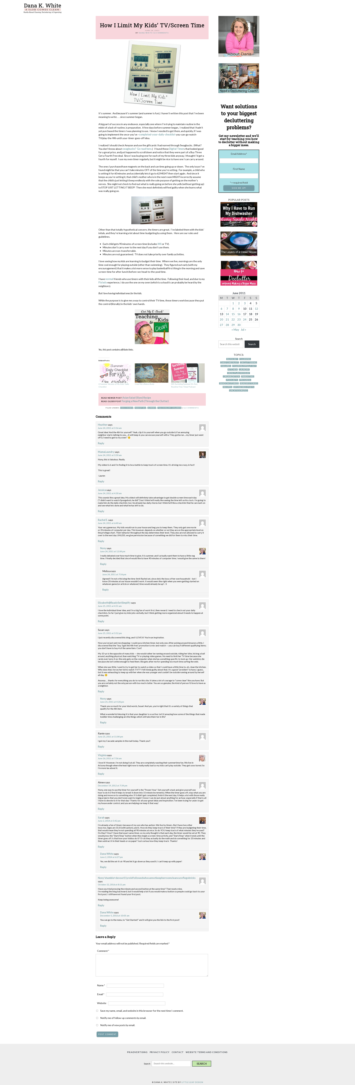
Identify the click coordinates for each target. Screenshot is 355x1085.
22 (233, 319)
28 (227, 324)
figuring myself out (244, 366)
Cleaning (245, 359)
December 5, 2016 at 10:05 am (114, 915)
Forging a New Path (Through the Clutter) (145, 401)
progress (245, 380)
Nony (103, 548)
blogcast (232, 359)
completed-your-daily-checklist (157, 134)
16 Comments (161, 33)
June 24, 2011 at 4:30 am (110, 493)
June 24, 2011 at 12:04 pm (112, 551)
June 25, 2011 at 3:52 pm (110, 633)
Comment (103, 950)
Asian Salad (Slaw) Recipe (136, 397)
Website (101, 1003)
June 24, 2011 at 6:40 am (110, 523)
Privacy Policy (160, 1052)
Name (101, 985)
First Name (239, 168)
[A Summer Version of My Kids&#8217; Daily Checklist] (115, 373)
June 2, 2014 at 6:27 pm (111, 857)
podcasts (232, 380)
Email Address (239, 153)
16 (239, 314)
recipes (227, 387)
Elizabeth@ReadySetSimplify (114, 602)
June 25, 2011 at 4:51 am (110, 606)
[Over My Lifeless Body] (151, 373)
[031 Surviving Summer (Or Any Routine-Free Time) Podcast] (188, 373)
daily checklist (229, 362)
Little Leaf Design (192, 1082)
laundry (244, 370)
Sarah (101, 817)
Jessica (102, 489)
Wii (159, 243)
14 (227, 314)
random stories (229, 383)
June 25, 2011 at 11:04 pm (110, 736)
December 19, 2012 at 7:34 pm (112, 785)
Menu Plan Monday (238, 373)
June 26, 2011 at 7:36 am (110, 758)
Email (100, 994)
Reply (101, 443)
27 (221, 324)
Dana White (107, 853)
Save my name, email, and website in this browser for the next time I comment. (141, 1010)
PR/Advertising (137, 1052)
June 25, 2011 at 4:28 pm (112, 702)
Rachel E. (103, 519)
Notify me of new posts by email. (117, 1025)
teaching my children (169, 408)
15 (233, 314)
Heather (102, 424)
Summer (152, 408)
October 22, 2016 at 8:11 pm (111, 884)
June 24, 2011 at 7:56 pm (114, 574)
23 (239, 319)
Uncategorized (238, 390)
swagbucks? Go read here (137, 148)
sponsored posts (244, 387)
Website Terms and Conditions (207, 1052)
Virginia (102, 755)
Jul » (243, 329)
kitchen (232, 370)
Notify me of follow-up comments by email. (123, 1017)
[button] (201, 1064)
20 (221, 319)
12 (256, 308)
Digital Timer (176, 148)
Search (239, 338)
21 (227, 319)
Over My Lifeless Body (144, 384)
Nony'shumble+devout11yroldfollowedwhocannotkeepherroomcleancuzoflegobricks (147, 877)
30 (239, 324)
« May (235, 329)
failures (226, 366)
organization (231, 376)
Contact (178, 1052)
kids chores (126, 408)
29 (233, 324)
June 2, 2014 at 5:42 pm (109, 821)
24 (244, 319)
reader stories (249, 383)
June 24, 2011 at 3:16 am (110, 428)
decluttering (248, 362)
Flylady (102, 282)
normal (109, 278)
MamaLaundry (106, 451)
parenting (140, 408)
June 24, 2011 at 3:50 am (110, 455)
